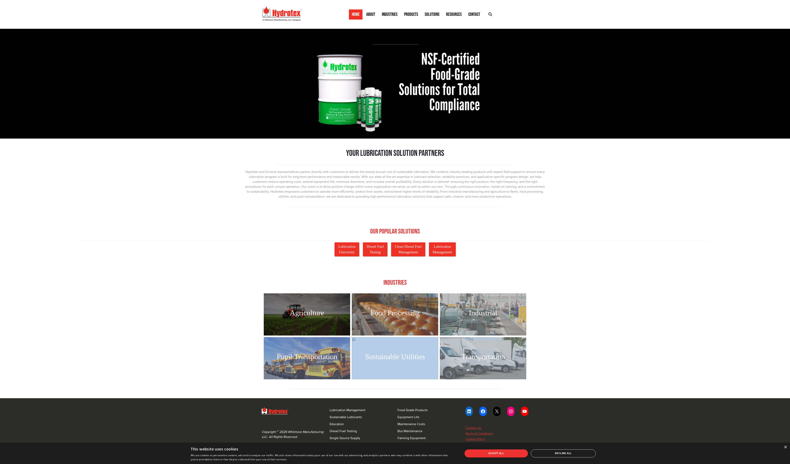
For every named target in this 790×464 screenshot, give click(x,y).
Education (337, 424)
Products (411, 14)
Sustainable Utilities (395, 357)
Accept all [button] (496, 453)
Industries (389, 14)
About (370, 14)
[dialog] (395, 453)
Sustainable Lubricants (346, 417)
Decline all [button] (563, 453)
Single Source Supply (345, 438)
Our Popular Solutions (395, 232)
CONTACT (474, 14)
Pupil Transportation (307, 357)
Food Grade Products (412, 410)
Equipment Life (408, 417)
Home (356, 14)
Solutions (432, 14)
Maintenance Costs (411, 424)
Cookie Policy (475, 439)
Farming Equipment (411, 438)
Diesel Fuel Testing (343, 431)
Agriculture (307, 313)
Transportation (483, 357)
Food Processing (395, 313)
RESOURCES (454, 14)
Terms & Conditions (479, 433)
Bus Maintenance (409, 431)
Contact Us (473, 428)
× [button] (785, 447)
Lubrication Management (347, 410)
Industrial (483, 313)
